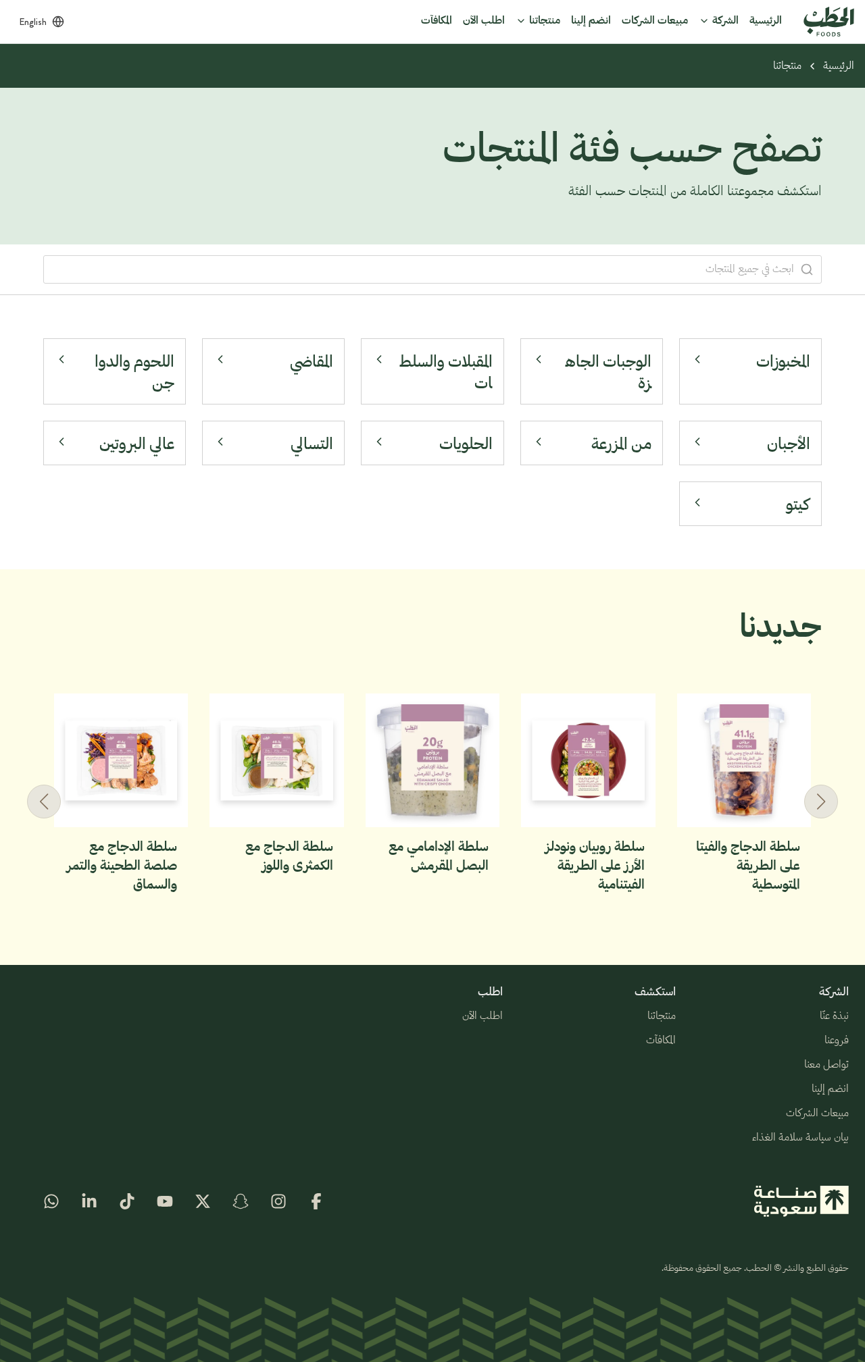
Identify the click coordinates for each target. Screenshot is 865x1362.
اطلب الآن (482, 1016)
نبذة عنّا (834, 1016)
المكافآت (661, 1040)
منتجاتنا (787, 66)
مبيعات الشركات (817, 1113)
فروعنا (836, 1040)
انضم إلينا (830, 1089)
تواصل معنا (826, 1065)
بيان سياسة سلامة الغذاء (800, 1138)
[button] (44, 801)
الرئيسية (838, 66)
